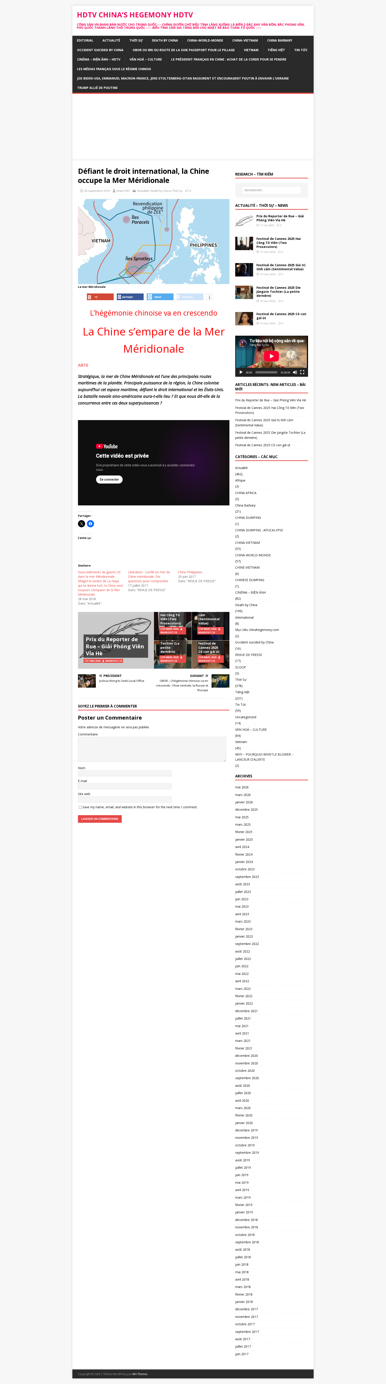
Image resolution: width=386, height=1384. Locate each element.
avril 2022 (242, 981)
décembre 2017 (246, 1309)
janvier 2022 (244, 1003)
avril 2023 (242, 914)
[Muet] (295, 372)
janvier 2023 (244, 936)
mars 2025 (243, 824)
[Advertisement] (193, 127)
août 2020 (242, 1085)
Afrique (240, 480)
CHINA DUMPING (248, 517)
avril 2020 (242, 1100)
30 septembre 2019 (97, 191)
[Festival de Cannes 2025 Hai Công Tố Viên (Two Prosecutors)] (244, 247)
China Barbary (279, 40)
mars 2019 (243, 1197)
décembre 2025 (246, 809)
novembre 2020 (246, 1063)
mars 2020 (243, 1108)
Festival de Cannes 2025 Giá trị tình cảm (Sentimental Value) (209, 613)
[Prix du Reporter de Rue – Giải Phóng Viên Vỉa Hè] (244, 225)
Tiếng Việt (276, 50)
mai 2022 (242, 974)
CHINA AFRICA (245, 493)
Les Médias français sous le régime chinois (114, 69)
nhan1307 (123, 191)
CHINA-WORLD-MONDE (205, 40)
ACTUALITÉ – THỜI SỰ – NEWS (261, 205)
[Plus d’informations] (209, 297)
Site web (84, 794)
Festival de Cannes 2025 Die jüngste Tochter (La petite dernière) (170, 641)
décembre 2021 (246, 1011)
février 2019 (243, 1205)
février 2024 (243, 854)
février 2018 (243, 1294)
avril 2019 (242, 1190)
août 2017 (242, 1339)
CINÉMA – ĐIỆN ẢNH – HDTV (98, 59)
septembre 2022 (247, 944)
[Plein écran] (302, 372)
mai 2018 (242, 1272)
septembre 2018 (247, 1242)
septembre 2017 (247, 1332)
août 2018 (242, 1249)
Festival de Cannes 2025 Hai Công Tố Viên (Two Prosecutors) (170, 615)
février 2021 (243, 1048)
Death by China (165, 40)
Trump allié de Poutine (97, 88)
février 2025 (243, 832)
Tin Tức (301, 50)
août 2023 (242, 884)
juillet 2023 (243, 892)
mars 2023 (243, 921)
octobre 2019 (245, 1145)
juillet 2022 (243, 959)
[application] (271, 356)
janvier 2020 (244, 1123)
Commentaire (88, 734)
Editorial (85, 40)
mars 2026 (243, 795)
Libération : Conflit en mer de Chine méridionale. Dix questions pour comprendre (149, 576)
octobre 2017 (245, 1324)
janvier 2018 (244, 1302)
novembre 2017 (246, 1317)
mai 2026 (242, 787)
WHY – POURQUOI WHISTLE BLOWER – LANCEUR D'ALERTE (264, 756)
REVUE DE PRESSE (248, 655)
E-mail (82, 781)
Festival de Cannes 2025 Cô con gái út (209, 647)
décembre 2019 (246, 1130)
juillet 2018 (243, 1257)
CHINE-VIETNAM (247, 567)
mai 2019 (242, 1182)
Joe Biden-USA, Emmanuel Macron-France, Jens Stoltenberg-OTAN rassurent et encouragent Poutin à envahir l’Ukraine (183, 78)
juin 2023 (241, 899)
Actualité (111, 40)
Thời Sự (136, 40)
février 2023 (243, 929)
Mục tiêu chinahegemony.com (257, 630)
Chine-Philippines (190, 572)
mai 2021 (242, 1026)
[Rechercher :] (271, 190)
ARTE (84, 365)
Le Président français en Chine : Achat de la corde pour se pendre (228, 59)
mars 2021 (243, 1041)
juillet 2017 (243, 1346)
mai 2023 (242, 906)
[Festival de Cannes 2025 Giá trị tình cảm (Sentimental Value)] (244, 274)
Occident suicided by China (100, 50)
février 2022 (243, 996)
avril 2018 (242, 1279)
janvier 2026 (244, 802)
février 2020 (243, 1115)
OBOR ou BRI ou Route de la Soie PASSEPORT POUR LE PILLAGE (184, 50)
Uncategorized (245, 717)
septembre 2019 (247, 1152)
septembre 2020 (247, 1078)
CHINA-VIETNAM (245, 40)
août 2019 (242, 1160)
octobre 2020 (245, 1070)
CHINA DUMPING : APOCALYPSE (259, 530)
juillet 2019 (243, 1167)
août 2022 (242, 951)
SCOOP (240, 667)
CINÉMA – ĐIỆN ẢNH (250, 592)
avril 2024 (242, 847)
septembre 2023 (247, 877)
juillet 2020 (243, 1093)
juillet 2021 (243, 1018)
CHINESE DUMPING (249, 580)
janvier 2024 (244, 862)
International (244, 617)
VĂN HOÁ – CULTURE (146, 59)
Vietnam (251, 50)
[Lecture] (241, 372)
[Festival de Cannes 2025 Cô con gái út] (244, 323)
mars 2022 (243, 988)
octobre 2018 (245, 1235)
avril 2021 (242, 1033)
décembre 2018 (246, 1220)
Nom (81, 768)
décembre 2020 (246, 1055)
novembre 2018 (246, 1227)
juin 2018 (241, 1264)
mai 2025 (242, 817)
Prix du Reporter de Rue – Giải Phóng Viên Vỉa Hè (115, 646)
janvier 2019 (244, 1212)
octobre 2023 (245, 869)
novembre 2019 (246, 1137)
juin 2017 (241, 1354)
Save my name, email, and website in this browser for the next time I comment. (139, 807)
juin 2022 (241, 966)
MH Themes (139, 1374)
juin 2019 (241, 1175)
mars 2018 (243, 1287)
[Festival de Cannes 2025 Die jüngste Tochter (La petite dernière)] (244, 296)
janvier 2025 (244, 839)
